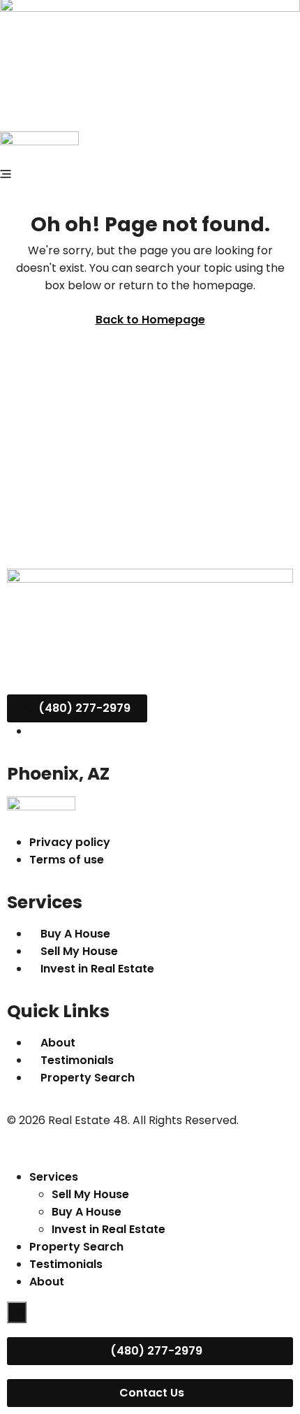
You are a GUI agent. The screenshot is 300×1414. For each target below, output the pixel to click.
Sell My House (90, 1194)
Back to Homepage (150, 320)
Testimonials (66, 1264)
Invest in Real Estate (108, 1229)
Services (53, 1177)
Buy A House (86, 1212)
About (46, 1282)
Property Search (76, 1247)
